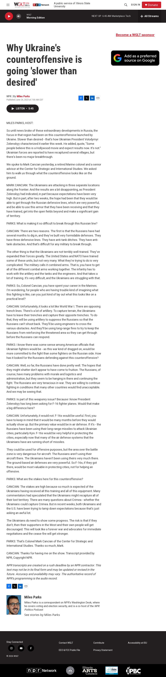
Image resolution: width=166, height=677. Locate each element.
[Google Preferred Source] (135, 58)
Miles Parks (23, 96)
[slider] (23, 16)
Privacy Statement (103, 650)
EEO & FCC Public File (69, 650)
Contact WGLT (66, 643)
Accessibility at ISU (137, 643)
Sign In (135, 4)
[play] (9, 16)
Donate (153, 5)
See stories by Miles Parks (42, 615)
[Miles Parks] (13, 605)
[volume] (18, 16)
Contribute (98, 643)
